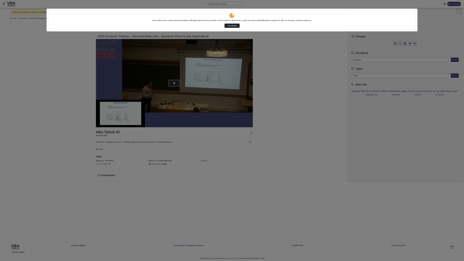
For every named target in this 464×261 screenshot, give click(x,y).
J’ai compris (232, 26)
